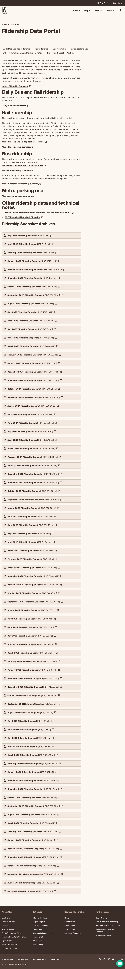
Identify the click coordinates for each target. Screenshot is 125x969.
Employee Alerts (39, 959)
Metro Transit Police (9, 944)
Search (120, 10)
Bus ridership (59, 49)
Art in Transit (38, 937)
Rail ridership (41, 49)
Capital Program (39, 921)
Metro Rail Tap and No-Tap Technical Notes (22, 141)
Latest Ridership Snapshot (15, 86)
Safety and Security (40, 925)
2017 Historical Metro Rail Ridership (24, 217)
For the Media (69, 921)
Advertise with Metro (103, 935)
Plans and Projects (40, 918)
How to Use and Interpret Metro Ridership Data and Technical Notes (39, 212)
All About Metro (70, 929)
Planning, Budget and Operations (14, 937)
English (102, 3)
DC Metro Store (9, 948)
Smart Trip (118, 3)
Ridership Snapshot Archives (61, 53)
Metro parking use (79, 49)
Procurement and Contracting (107, 921)
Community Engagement (42, 933)
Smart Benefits (101, 918)
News (66, 918)
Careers (5, 925)
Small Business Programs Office (108, 925)
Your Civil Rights (8, 929)
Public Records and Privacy (12, 933)
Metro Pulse (37, 940)
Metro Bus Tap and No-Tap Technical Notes (22, 165)
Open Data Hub (8, 940)
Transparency (38, 929)
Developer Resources (72, 933)
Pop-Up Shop (38, 944)
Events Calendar (70, 925)
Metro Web (57, 959)
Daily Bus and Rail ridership (16, 49)
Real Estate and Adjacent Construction (105, 930)
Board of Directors (8, 921)
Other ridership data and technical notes (22, 53)
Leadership (6, 918)
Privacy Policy (7, 959)
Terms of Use (23, 959)
